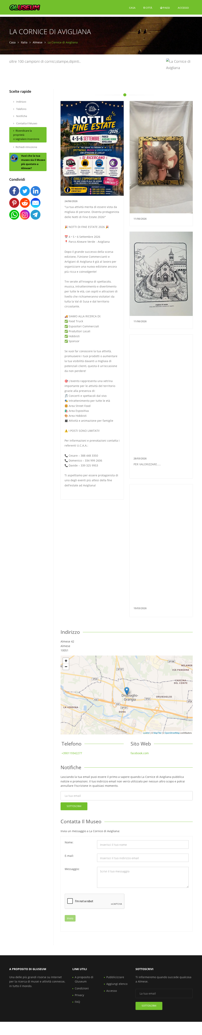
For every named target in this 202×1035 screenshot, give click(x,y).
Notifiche (21, 116)
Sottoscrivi (74, 806)
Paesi (166, 7)
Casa (132, 7)
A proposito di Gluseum (84, 979)
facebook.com (140, 753)
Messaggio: (72, 869)
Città (148, 7)
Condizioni (82, 988)
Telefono (21, 109)
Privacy (79, 995)
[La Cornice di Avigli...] (126, 691)
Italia (24, 42)
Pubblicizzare (115, 977)
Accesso (183, 7)
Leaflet (146, 732)
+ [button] (66, 660)
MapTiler (157, 732)
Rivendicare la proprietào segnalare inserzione (26, 135)
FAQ (77, 1002)
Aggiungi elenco (116, 984)
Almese (37, 42)
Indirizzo (21, 101)
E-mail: (69, 856)
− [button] (66, 666)
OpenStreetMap (172, 732)
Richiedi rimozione (26, 147)
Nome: (69, 842)
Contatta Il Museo (26, 123)
